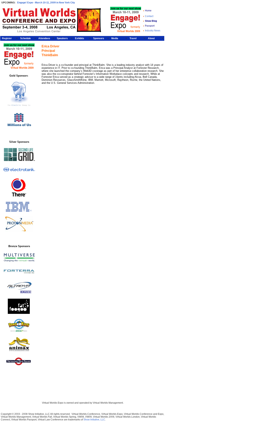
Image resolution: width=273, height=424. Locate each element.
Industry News (152, 30)
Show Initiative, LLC (94, 419)
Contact (149, 16)
